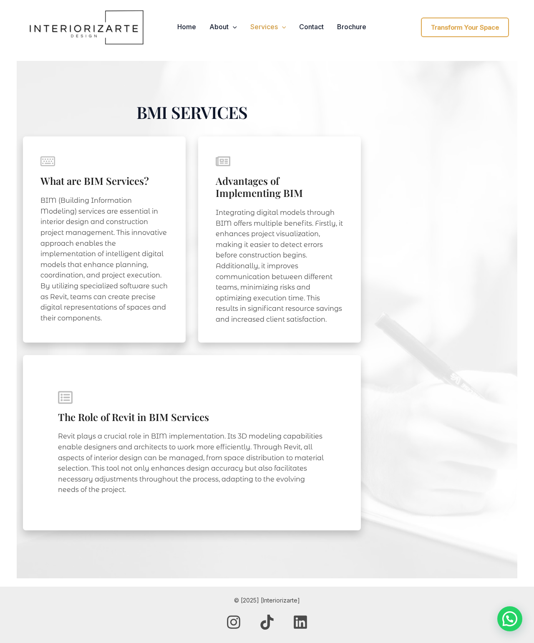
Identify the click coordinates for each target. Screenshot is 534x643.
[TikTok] (267, 622)
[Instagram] (233, 622)
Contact (311, 26)
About (219, 26)
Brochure (351, 26)
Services (264, 26)
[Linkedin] (300, 622)
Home (186, 26)
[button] (233, 26)
